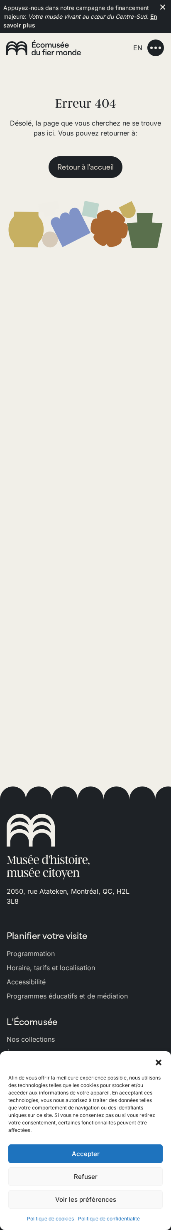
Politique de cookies (50, 1218)
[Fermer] (163, 7)
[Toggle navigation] (155, 48)
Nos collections (31, 1039)
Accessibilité (26, 982)
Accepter (86, 1154)
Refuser (86, 1177)
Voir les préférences (85, 1199)
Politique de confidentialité (109, 1218)
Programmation (31, 953)
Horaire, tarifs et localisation (51, 968)
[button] (158, 1061)
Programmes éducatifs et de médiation (67, 996)
